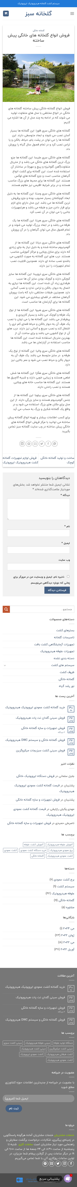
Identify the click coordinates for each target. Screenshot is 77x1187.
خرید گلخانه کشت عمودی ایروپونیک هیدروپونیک (35, 707)
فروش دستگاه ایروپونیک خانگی (35, 776)
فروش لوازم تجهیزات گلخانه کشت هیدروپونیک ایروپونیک (20, 460)
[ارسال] (6, 609)
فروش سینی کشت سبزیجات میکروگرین (40, 750)
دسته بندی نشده (64, 658)
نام (67, 526)
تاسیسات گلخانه (64, 637)
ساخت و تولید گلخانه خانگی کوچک (57, 460)
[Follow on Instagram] (65, 1164)
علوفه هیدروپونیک (63, 893)
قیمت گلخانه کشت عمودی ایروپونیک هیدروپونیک (44, 788)
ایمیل (65, 543)
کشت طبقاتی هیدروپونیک (60, 1054)
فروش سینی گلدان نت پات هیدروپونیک (40, 718)
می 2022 (68, 942)
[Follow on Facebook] (71, 1164)
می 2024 (68, 928)
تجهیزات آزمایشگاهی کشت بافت (54, 644)
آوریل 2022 (67, 949)
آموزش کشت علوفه (33, 845)
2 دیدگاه (58, 732)
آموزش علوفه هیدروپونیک (60, 845)
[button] (72, 13)
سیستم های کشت (62, 665)
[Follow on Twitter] (58, 1164)
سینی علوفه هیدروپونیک (37, 1043)
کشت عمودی (10, 850)
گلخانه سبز (38, 13)
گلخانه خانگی (38, 30)
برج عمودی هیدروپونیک (61, 850)
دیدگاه (65, 495)
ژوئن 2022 (67, 935)
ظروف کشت (67, 672)
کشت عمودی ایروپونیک (31, 1054)
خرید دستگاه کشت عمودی (33, 850)
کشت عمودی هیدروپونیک (60, 856)
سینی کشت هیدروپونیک (33, 1049)
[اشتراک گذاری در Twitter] (42, 444)
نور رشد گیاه (66, 686)
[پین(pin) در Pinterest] (29, 444)
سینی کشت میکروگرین (61, 1049)
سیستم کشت (65, 886)
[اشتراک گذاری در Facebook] (48, 444)
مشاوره (70, 907)
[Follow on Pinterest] (45, 1164)
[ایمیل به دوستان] (35, 444)
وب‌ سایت (64, 560)
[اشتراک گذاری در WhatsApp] (55, 444)
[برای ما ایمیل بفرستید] (52, 1164)
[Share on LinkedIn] (22, 444)
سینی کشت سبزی (13, 1043)
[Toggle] (5, 665)
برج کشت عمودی (64, 879)
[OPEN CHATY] (68, 1178)
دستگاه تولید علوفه (63, 1043)
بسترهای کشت (65, 630)
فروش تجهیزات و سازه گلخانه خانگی (43, 728)
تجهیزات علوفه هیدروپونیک (57, 651)
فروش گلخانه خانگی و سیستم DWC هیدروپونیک (35, 740)
